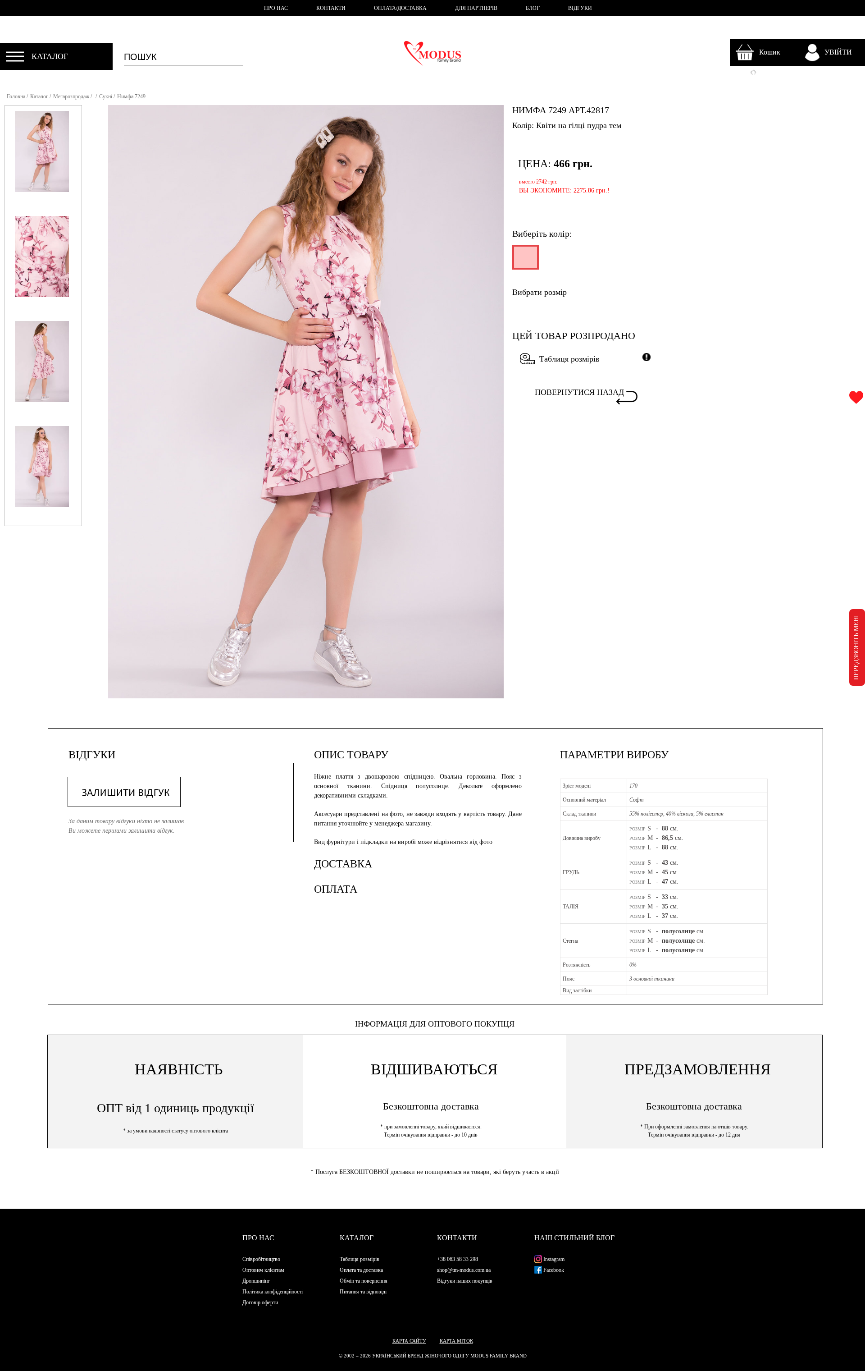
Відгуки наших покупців (464, 1281)
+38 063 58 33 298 (457, 1259)
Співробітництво (261, 1259)
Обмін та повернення (363, 1281)
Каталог (39, 96)
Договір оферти (260, 1302)
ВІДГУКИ (580, 8)
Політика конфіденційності (272, 1291)
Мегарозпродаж (71, 96)
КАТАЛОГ (50, 56)
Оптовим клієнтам (263, 1270)
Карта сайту (409, 1340)
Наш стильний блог (574, 1238)
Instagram (553, 1259)
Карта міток (456, 1340)
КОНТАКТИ (331, 8)
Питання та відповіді (363, 1291)
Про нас (258, 1238)
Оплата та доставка (361, 1270)
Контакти (457, 1238)
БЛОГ (533, 8)
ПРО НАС (276, 8)
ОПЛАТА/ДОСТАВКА (400, 8)
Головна (16, 96)
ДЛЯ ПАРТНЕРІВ (476, 8)
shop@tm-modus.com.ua (464, 1270)
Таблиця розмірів (569, 358)
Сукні (105, 96)
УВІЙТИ (838, 52)
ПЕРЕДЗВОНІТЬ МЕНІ (856, 647)
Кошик (769, 52)
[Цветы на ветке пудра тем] (524, 261)
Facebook (553, 1270)
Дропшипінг (256, 1281)
